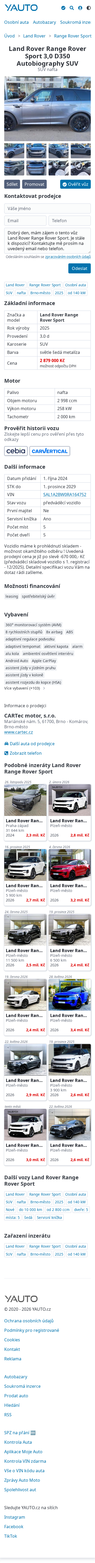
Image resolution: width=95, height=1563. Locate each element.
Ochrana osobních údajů (29, 1321)
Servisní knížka (49, 1217)
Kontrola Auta (18, 1442)
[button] (75, 184)
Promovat (34, 184)
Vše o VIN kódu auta (24, 1471)
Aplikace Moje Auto (23, 1452)
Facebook (13, 1526)
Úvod (9, 36)
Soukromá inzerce (22, 1386)
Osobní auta (16, 22)
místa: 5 (13, 1217)
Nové (10, 1209)
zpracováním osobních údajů (68, 256)
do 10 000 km (30, 1209)
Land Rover (34, 36)
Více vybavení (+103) (22, 688)
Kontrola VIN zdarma (25, 1461)
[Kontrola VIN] (63, 7)
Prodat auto (16, 1396)
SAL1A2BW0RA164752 (64, 494)
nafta (21, 292)
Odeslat (79, 268)
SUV (9, 292)
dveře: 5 (81, 1209)
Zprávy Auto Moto (22, 1480)
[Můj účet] (80, 7)
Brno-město (40, 292)
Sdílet (12, 184)
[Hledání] (72, 7)
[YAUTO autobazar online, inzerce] (21, 7)
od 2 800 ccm (58, 1209)
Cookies (12, 1340)
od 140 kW (77, 292)
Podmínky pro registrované (31, 1330)
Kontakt (12, 1349)
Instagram (14, 1517)
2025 (59, 292)
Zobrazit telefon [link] (26, 753)
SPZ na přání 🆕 (20, 1433)
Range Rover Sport (73, 36)
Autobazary (44, 22)
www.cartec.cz (18, 732)
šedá (28, 1217)
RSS (8, 1415)
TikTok (10, 1536)
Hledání (12, 1405)
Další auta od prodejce (32, 744)
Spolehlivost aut (20, 1490)
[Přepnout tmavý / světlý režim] (89, 7)
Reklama (12, 1359)
